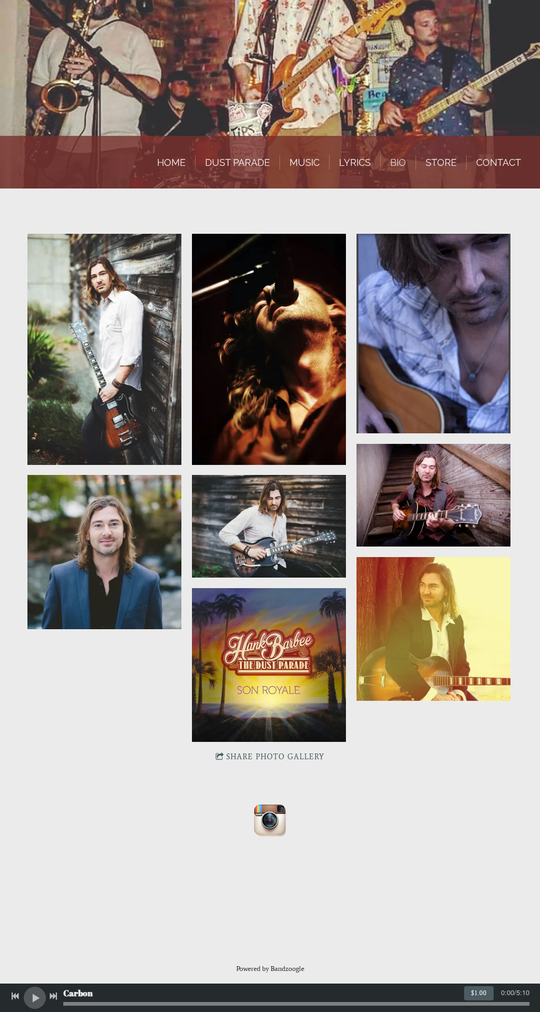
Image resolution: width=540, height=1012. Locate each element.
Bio (398, 162)
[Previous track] (15, 996)
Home (171, 162)
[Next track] (53, 996)
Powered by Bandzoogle (270, 968)
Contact (498, 162)
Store (441, 162)
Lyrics (355, 162)
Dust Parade (237, 162)
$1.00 (479, 993)
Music (305, 162)
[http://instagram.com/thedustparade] (270, 820)
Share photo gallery (275, 756)
